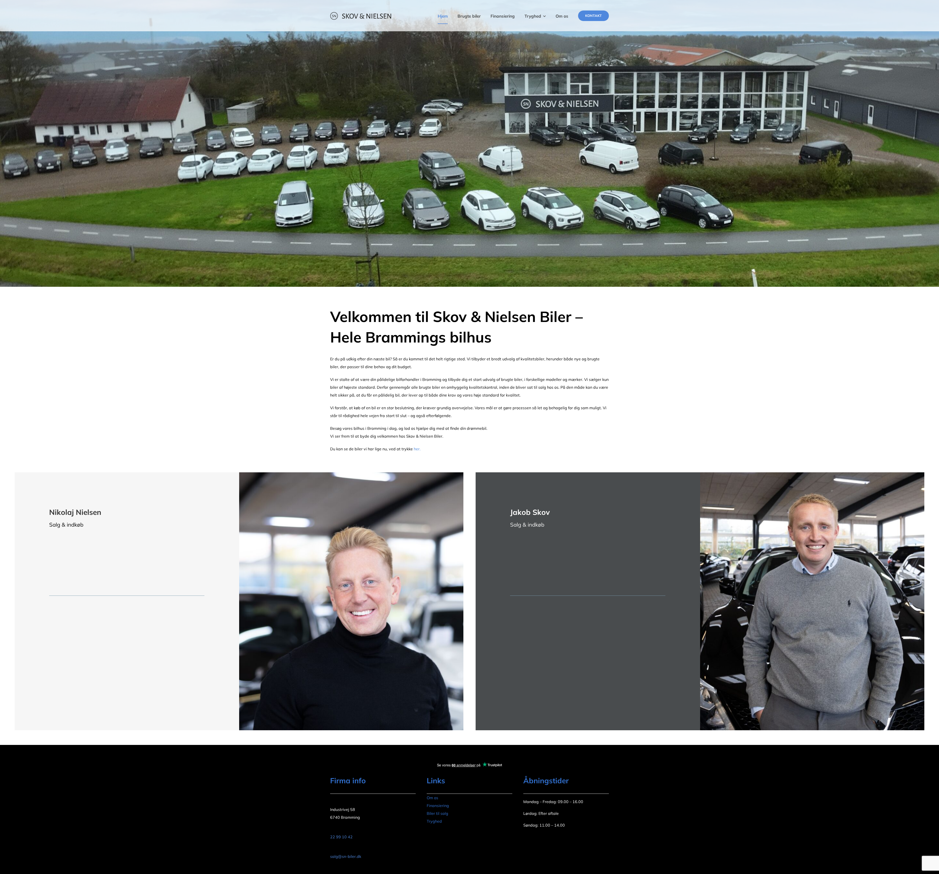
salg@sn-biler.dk (345, 856)
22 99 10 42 (341, 836)
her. (417, 448)
